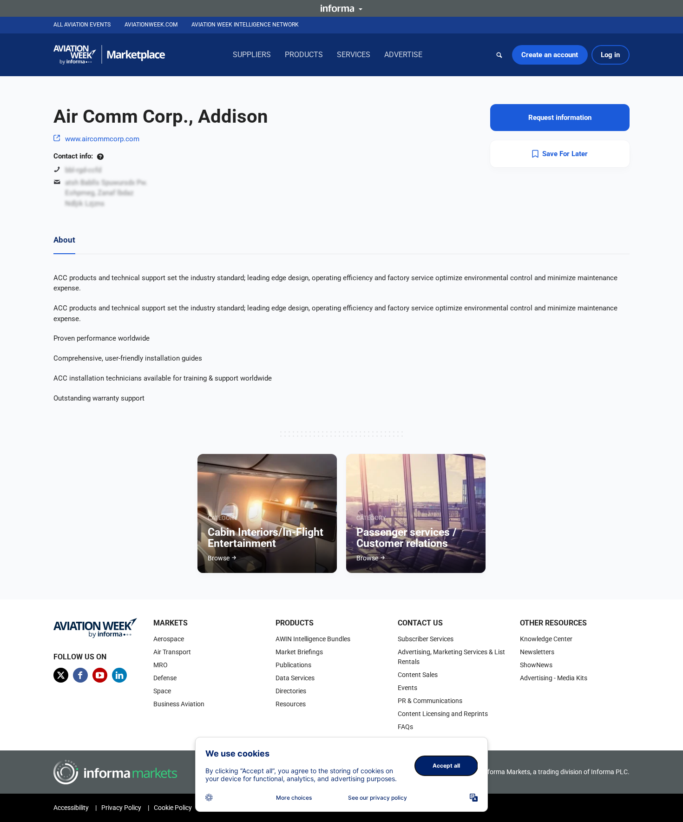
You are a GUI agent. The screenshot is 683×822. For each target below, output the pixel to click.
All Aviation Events (82, 24)
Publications (293, 665)
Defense (165, 678)
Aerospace (168, 639)
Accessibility (71, 807)
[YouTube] (99, 675)
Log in (610, 55)
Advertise (403, 54)
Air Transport (172, 652)
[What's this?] (100, 156)
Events (407, 687)
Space (162, 691)
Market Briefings (299, 652)
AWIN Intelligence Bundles (313, 639)
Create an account (549, 55)
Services (353, 54)
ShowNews (536, 665)
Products (304, 54)
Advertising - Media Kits (553, 678)
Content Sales (418, 674)
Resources (291, 704)
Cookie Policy (173, 807)
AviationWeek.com (151, 24)
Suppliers (252, 54)
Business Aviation (178, 704)
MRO (160, 665)
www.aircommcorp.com (102, 139)
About (64, 239)
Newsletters (537, 652)
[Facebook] (80, 675)
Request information (559, 117)
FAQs (405, 726)
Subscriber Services (425, 639)
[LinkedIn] (119, 675)
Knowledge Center (546, 639)
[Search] (499, 55)
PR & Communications (430, 700)
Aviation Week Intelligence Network (245, 24)
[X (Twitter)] (60, 675)
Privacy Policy (121, 807)
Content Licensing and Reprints (443, 713)
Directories (291, 691)
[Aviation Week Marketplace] (109, 55)
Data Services (295, 678)
